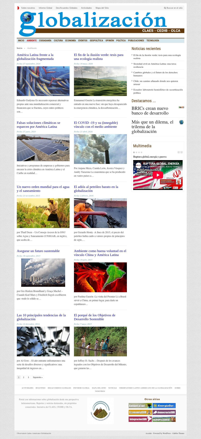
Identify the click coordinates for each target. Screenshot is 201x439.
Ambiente (32, 40)
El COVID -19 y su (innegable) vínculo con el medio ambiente (96, 125)
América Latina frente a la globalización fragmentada (35, 57)
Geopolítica (96, 40)
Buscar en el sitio (174, 8)
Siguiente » (38, 377)
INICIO (21, 40)
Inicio (19, 47)
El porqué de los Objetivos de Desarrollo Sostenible (94, 317)
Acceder (149, 433)
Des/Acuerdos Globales (66, 8)
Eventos (82, 40)
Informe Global (45, 8)
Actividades (86, 8)
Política (121, 40)
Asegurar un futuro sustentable (38, 251)
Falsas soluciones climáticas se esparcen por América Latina (38, 125)
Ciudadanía (45, 40)
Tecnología (153, 40)
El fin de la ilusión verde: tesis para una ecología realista (98, 57)
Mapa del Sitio (102, 8)
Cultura (58, 40)
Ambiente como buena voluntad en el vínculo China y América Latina (100, 253)
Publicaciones (136, 40)
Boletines (40, 388)
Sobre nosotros (28, 8)
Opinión (110, 40)
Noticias (112, 388)
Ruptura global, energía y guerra (149, 157)
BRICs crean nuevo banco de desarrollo (150, 110)
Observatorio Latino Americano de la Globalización (145, 388)
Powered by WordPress (162, 433)
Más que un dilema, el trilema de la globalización (152, 126)
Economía (70, 40)
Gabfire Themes (178, 433)
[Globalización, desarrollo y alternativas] (100, 24)
